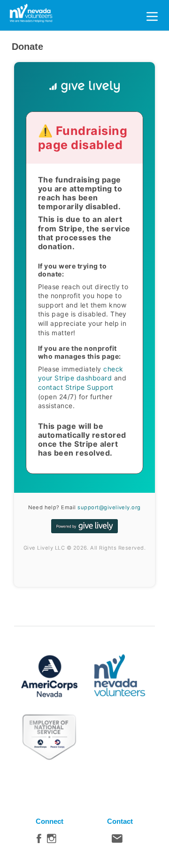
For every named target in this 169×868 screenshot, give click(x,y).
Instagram (51, 840)
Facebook (39, 840)
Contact (117, 840)
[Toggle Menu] (152, 15)
